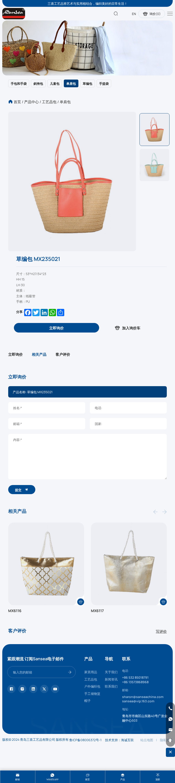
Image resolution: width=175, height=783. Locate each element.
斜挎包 (38, 83)
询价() (155, 13)
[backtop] (170, 740)
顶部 (157, 779)
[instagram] (22, 689)
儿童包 (54, 83)
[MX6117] (46, 564)
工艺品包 (49, 101)
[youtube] (55, 689)
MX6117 (14, 610)
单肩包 (71, 83)
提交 (18, 490)
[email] (170, 729)
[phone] (170, 708)
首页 (17, 101)
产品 (122, 779)
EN (134, 13)
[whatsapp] (170, 719)
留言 (87, 779)
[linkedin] (33, 689)
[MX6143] (129, 564)
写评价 (161, 631)
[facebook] (11, 689)
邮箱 (17, 779)
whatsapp (52, 779)
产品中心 (31, 101)
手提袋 (104, 83)
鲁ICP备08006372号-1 (85, 740)
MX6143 (98, 610)
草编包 (87, 83)
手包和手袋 (19, 83)
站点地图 (146, 740)
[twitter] (44, 689)
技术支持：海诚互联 (119, 740)
